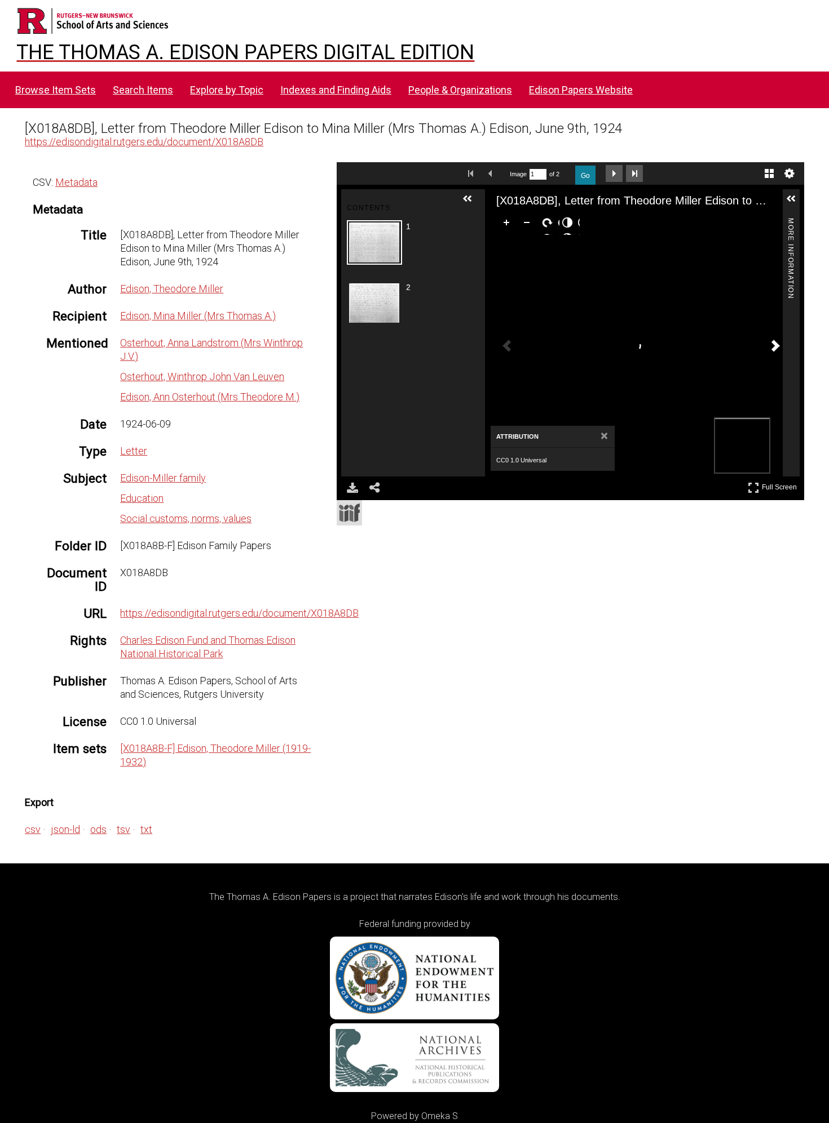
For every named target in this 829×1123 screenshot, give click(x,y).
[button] (472, 203)
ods (98, 829)
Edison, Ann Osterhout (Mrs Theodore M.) (209, 397)
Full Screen (781, 485)
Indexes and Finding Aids (335, 90)
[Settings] (789, 173)
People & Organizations (460, 90)
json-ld (65, 829)
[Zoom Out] (529, 225)
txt (146, 829)
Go (585, 176)
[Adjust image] (569, 225)
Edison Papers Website (581, 90)
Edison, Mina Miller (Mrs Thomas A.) (198, 316)
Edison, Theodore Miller (171, 289)
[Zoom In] (509, 225)
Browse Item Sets (55, 90)
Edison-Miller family (163, 478)
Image (518, 174)
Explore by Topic (226, 90)
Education (142, 498)
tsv (123, 829)
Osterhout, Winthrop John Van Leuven (202, 376)
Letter (133, 451)
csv (33, 829)
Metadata (76, 182)
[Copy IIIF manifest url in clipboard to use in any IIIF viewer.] (349, 512)
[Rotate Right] (549, 225)
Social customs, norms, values (186, 518)
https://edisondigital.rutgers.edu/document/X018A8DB (144, 142)
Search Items (143, 90)
